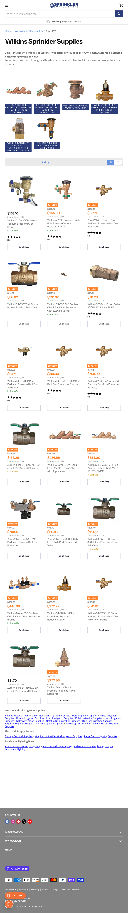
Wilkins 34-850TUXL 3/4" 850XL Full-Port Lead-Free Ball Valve (102, 542)
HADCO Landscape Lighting (57, 746)
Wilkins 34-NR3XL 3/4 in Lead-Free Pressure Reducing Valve (60, 616)
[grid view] (110, 162)
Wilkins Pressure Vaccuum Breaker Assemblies (47, 145)
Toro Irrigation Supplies (78, 723)
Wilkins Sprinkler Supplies (29, 31)
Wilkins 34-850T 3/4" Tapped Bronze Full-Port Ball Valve (23, 306)
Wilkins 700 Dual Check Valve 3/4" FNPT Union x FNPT (103, 306)
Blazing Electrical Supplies (19, 736)
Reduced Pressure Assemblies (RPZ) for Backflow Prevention (47, 109)
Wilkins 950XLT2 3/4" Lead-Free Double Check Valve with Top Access (62, 468)
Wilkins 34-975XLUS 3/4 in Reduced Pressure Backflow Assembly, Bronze (102, 616)
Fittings (55, 889)
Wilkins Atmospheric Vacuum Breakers (75, 107)
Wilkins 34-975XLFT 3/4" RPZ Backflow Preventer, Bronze (63, 383)
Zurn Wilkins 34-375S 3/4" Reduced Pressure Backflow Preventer (22, 542)
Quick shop (24, 247)
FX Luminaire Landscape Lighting (22, 746)
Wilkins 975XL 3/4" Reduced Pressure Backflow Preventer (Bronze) (103, 384)
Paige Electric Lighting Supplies (100, 736)
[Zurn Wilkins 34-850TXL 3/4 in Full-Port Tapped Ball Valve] (24, 657)
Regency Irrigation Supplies (19, 723)
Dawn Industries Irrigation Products (51, 715)
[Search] (119, 13)
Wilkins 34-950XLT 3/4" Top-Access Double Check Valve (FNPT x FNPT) (103, 468)
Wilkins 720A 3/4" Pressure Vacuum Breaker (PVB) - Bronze (22, 223)
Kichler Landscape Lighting (88, 746)
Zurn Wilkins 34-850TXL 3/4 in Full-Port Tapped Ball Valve (23, 689)
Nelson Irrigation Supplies (30, 720)
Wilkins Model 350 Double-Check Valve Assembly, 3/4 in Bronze (23, 616)
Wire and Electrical (70, 889)
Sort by (45, 162)
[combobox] (60, 13)
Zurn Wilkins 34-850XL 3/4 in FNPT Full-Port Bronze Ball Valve (63, 542)
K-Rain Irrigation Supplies (88, 718)
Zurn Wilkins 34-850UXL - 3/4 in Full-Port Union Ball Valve (23, 466)
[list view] (118, 162)
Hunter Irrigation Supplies (30, 718)
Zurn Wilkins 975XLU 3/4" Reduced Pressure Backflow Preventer (102, 223)
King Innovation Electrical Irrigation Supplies (58, 736)
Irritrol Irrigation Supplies (59, 718)
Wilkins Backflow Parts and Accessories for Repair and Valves (18, 147)
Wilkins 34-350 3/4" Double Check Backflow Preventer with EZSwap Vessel (62, 307)
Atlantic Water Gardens (17, 715)
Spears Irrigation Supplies (50, 723)
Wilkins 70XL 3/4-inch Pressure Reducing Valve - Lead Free (62, 690)
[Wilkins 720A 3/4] (24, 190)
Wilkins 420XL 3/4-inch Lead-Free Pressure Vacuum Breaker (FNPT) (63, 223)
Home (8, 31)
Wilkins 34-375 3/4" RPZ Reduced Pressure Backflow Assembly (22, 384)
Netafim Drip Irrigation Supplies (63, 720)
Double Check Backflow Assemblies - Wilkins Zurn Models (18, 109)
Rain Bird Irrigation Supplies (97, 720)
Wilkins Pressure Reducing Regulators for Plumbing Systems (104, 109)
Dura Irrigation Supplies (85, 715)
